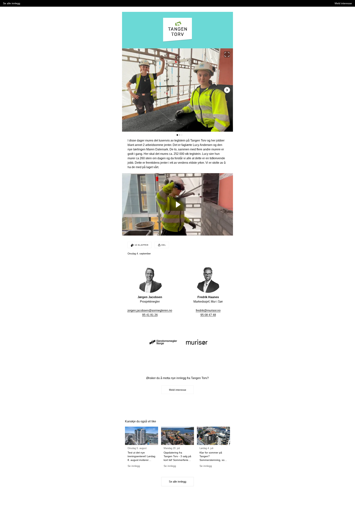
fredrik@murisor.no (208, 310)
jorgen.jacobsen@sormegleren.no (150, 310)
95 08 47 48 (208, 314)
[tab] (177, 135)
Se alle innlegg (177, 481)
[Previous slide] (128, 90)
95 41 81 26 (150, 314)
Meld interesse (177, 389)
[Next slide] (227, 90)
